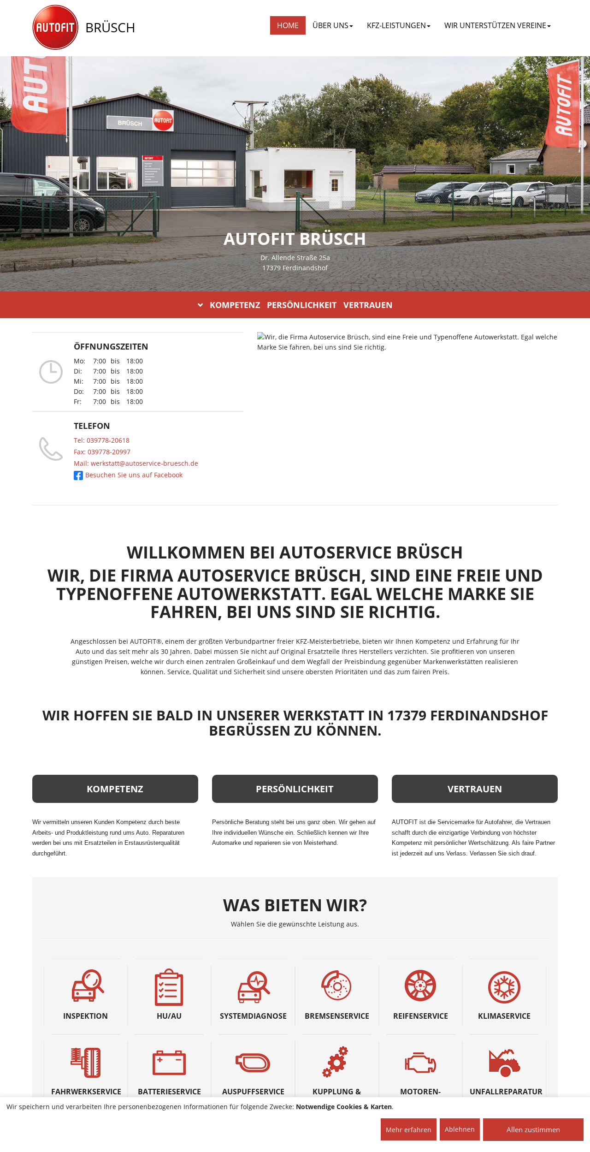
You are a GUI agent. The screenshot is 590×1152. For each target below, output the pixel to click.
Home (288, 25)
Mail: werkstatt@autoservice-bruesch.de (136, 463)
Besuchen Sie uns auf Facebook (134, 474)
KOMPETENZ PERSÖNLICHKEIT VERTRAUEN (301, 304)
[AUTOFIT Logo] (55, 27)
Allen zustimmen (533, 1129)
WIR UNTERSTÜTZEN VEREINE (495, 25)
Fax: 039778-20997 (102, 451)
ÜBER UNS (330, 25)
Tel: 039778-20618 (102, 440)
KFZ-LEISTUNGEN (396, 25)
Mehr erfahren (408, 1129)
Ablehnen (460, 1129)
